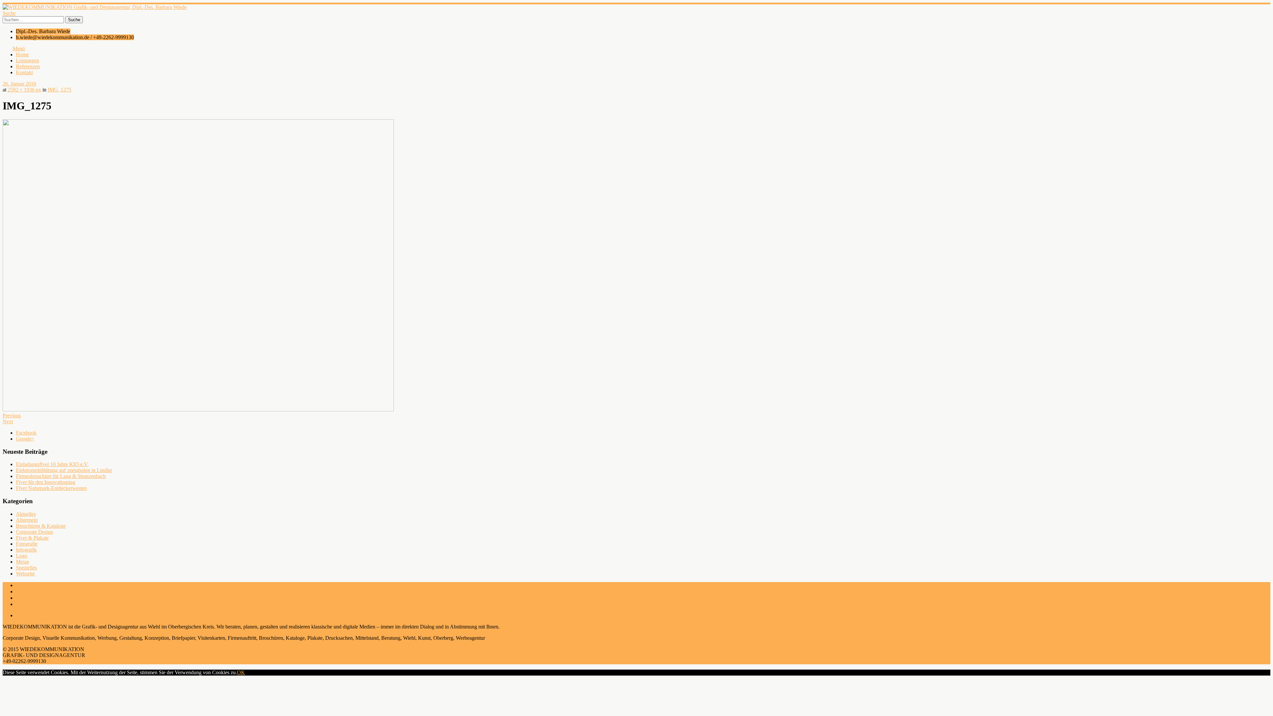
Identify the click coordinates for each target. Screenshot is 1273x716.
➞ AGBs (25, 591)
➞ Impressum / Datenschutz (47, 585)
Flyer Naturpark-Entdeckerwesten (51, 488)
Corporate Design (34, 532)
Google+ (25, 439)
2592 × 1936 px (24, 89)
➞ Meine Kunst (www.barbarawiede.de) (61, 598)
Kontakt (24, 72)
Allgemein (27, 520)
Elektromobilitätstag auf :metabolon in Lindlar (64, 470)
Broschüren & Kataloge (41, 526)
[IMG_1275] (198, 409)
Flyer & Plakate (32, 538)
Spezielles (26, 567)
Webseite (25, 573)
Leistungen (27, 60)
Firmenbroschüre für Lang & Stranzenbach (61, 476)
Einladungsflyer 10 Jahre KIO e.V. (52, 464)
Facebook (26, 433)
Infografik (26, 550)
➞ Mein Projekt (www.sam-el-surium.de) (61, 604)
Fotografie (26, 544)
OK (241, 672)
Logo (21, 556)
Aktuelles (26, 514)
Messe (22, 562)
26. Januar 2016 (19, 84)
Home (22, 54)
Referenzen (28, 66)
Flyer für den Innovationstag (45, 482)
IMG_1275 (59, 89)
